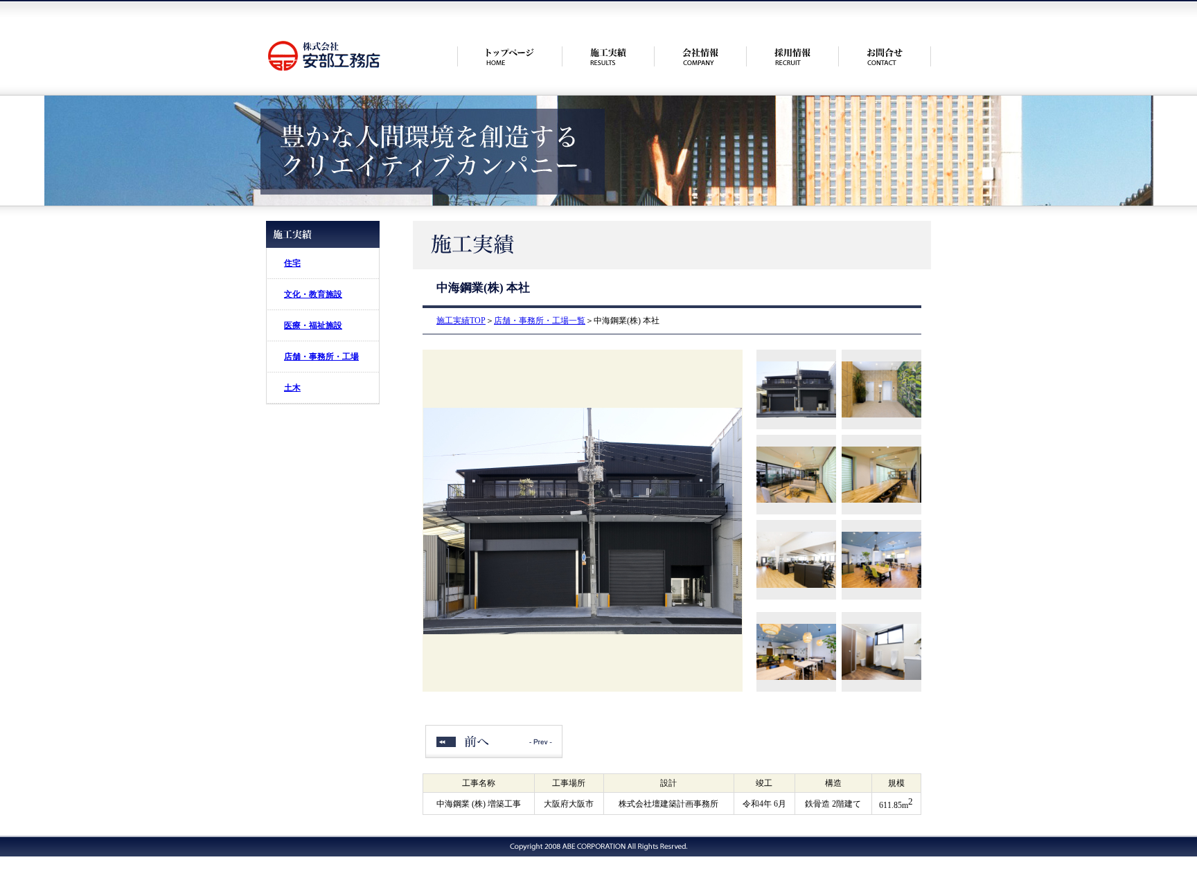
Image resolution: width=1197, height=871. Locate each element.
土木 (292, 388)
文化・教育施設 (313, 294)
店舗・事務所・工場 (321, 356)
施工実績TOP (461, 320)
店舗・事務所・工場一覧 (539, 320)
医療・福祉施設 (313, 325)
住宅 (292, 263)
